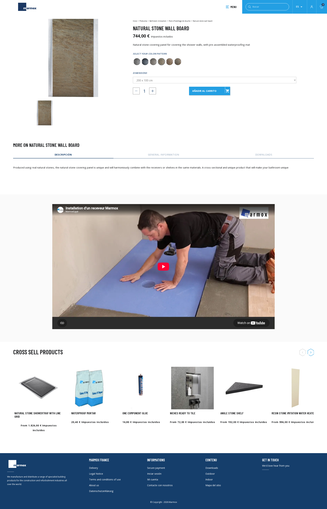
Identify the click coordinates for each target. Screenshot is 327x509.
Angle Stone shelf (231, 413)
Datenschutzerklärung (101, 491)
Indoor (209, 479)
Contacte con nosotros (160, 485)
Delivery (93, 467)
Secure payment (156, 467)
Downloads (211, 467)
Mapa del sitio (213, 485)
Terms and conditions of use (105, 479)
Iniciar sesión (154, 473)
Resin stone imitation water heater (293, 413)
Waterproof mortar (83, 413)
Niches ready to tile (182, 413)
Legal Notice (96, 473)
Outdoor (210, 473)
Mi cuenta (152, 479)
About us (94, 485)
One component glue (135, 413)
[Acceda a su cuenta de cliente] (311, 6)
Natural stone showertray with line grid (37, 414)
